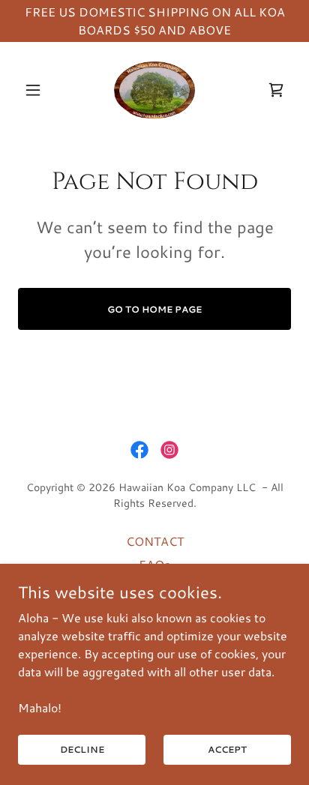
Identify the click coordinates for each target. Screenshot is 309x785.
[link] (154, 90)
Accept (227, 749)
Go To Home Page (154, 309)
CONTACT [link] (155, 541)
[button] (38, 90)
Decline (82, 749)
